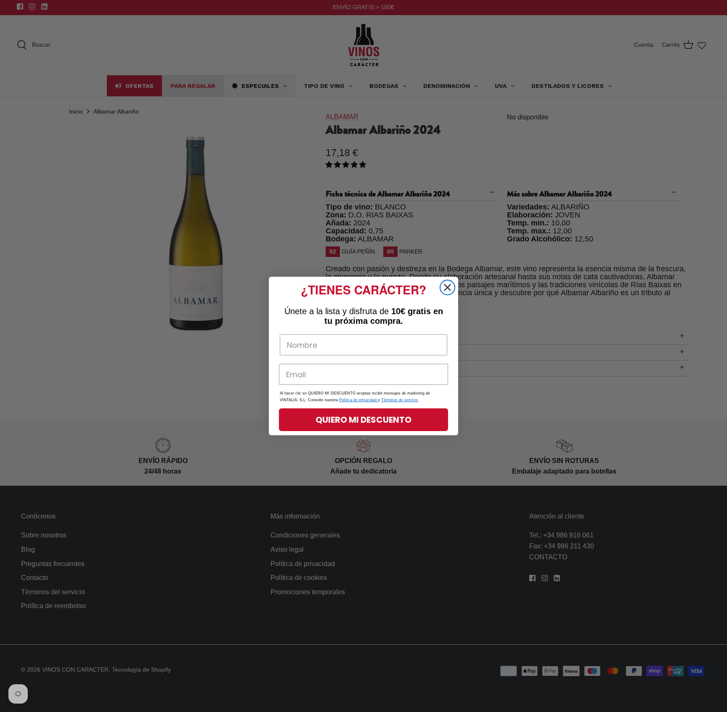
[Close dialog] (447, 287)
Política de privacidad (358, 400)
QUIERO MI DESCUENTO (363, 420)
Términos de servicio (399, 400)
